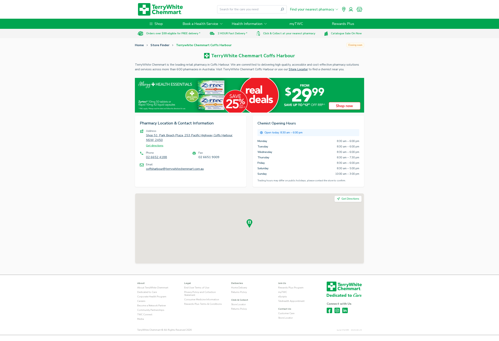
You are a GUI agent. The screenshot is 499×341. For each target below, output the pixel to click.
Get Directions (350, 199)
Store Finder (159, 45)
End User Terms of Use (196, 287)
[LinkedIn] (345, 310)
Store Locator (298, 69)
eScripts (282, 296)
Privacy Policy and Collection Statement (200, 294)
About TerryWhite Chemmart (152, 287)
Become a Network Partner (151, 305)
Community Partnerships (150, 310)
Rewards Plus (343, 23)
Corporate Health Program (151, 296)
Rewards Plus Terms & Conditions (203, 304)
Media (140, 319)
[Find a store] (344, 9)
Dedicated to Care (147, 292)
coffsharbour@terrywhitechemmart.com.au (175, 169)
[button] (359, 9)
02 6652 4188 (156, 157)
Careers (141, 301)
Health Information (247, 23)
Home (139, 45)
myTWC (296, 23)
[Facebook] (329, 310)
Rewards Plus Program (290, 287)
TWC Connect (144, 314)
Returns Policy (239, 292)
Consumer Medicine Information (201, 299)
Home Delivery (239, 287)
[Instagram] (337, 310)
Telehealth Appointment (291, 301)
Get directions (154, 145)
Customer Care (286, 313)
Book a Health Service (200, 23)
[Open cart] (359, 9)
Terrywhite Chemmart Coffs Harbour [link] (204, 45)
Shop (159, 23)
